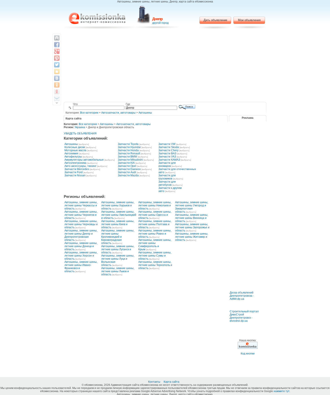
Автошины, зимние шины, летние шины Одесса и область (154, 215)
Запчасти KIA (126, 162)
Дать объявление (215, 20)
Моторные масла (75, 150)
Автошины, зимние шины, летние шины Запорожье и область (192, 227)
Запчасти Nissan (75, 175)
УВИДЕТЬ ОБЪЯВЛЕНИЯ (80, 133)
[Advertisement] (165, 66)
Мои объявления (249, 20)
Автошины (145, 112)
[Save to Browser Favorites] (56, 71)
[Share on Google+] (56, 51)
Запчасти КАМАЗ (169, 159)
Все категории (89, 112)
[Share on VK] (56, 78)
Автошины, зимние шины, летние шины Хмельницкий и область (118, 215)
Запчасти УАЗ (167, 156)
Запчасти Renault (129, 153)
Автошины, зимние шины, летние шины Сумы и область (154, 255)
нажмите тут (281, 391)
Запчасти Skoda (168, 147)
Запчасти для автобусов (167, 183)
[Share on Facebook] (56, 44)
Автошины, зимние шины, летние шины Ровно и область (154, 233)
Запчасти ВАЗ (167, 153)
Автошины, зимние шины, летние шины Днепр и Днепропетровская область (80, 235)
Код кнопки (248, 353)
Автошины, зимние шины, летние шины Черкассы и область (80, 205)
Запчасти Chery (168, 150)
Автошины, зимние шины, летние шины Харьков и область (117, 205)
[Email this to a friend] (56, 98)
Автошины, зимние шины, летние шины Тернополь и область (155, 265)
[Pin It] (56, 58)
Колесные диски (74, 147)
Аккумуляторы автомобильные (84, 159)
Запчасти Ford (73, 172)
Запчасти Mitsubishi (130, 159)
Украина (80, 127)
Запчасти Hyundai (129, 147)
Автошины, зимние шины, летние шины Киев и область (117, 224)
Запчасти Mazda (128, 175)
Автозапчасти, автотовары (118, 112)
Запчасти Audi (127, 172)
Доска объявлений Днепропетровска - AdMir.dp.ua (242, 295)
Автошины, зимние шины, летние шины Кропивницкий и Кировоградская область (117, 237)
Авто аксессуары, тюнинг (80, 166)
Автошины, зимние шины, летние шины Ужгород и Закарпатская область (191, 207)
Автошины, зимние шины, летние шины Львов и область (117, 271)
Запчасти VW (166, 144)
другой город (160, 22)
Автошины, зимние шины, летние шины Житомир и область (191, 237)
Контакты (154, 381)
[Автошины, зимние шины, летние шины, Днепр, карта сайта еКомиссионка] (97, 18)
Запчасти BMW (127, 156)
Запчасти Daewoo (129, 169)
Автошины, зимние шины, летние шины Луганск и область (117, 249)
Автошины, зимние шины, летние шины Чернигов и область (80, 215)
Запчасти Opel (127, 166)
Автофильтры (73, 156)
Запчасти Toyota (128, 144)
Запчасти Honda (128, 150)
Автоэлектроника (75, 162)
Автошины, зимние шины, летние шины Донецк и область (80, 246)
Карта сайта (172, 381)
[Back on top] (56, 38)
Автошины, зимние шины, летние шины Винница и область (191, 218)
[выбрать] (84, 144)
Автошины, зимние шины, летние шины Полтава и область (154, 224)
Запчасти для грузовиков (167, 177)
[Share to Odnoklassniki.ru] (56, 85)
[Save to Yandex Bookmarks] (56, 91)
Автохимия (71, 153)
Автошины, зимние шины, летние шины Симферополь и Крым (154, 244)
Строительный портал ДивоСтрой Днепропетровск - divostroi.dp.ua (244, 316)
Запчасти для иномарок (167, 164)
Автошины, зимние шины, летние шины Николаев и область (154, 205)
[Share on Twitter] (56, 64)
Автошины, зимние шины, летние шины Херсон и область (80, 255)
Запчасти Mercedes (76, 169)
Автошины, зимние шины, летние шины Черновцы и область (81, 224)
